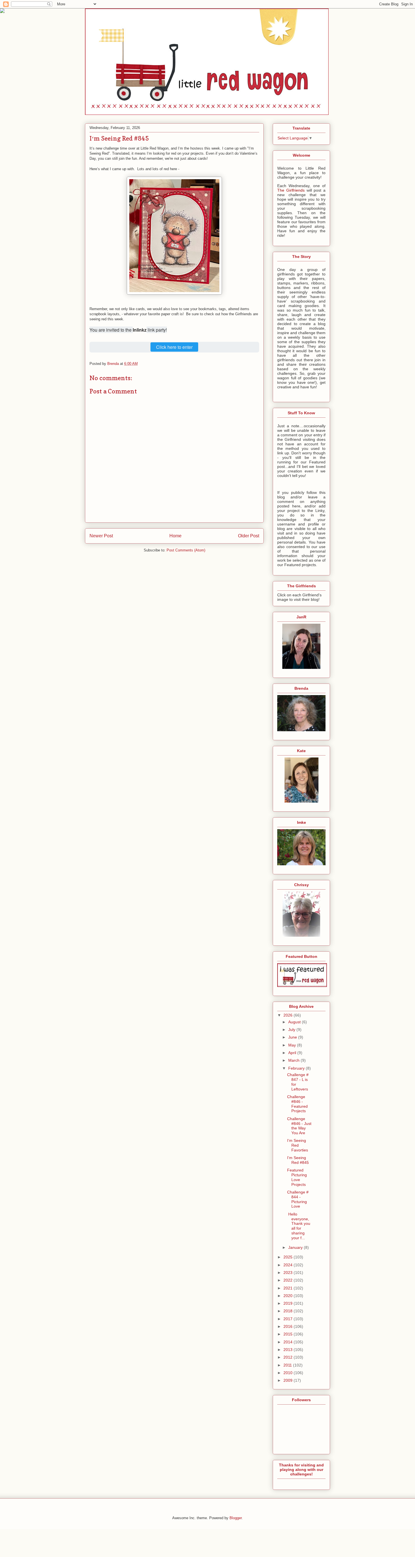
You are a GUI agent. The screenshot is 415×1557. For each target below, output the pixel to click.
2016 (288, 1326)
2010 (288, 1372)
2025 (288, 1257)
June (293, 1037)
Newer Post (101, 535)
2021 (288, 1288)
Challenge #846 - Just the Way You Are (299, 1125)
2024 (288, 1265)
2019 (288, 1303)
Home (175, 535)
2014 (288, 1342)
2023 (288, 1272)
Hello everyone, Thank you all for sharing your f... (298, 1226)
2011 (288, 1365)
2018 (288, 1311)
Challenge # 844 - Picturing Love (298, 1199)
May (292, 1045)
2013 (288, 1349)
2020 (288, 1295)
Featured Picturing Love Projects (297, 1177)
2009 (288, 1380)
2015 (288, 1334)
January (296, 1247)
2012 (288, 1357)
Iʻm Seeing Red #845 (298, 1160)
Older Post (248, 535)
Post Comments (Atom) (186, 550)
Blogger (236, 1518)
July (292, 1029)
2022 (288, 1280)
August (295, 1022)
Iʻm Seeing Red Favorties (297, 1145)
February (297, 1068)
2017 (288, 1319)
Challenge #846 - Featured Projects (297, 1103)
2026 (288, 1015)
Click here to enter (174, 347)
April (292, 1052)
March (294, 1060)
